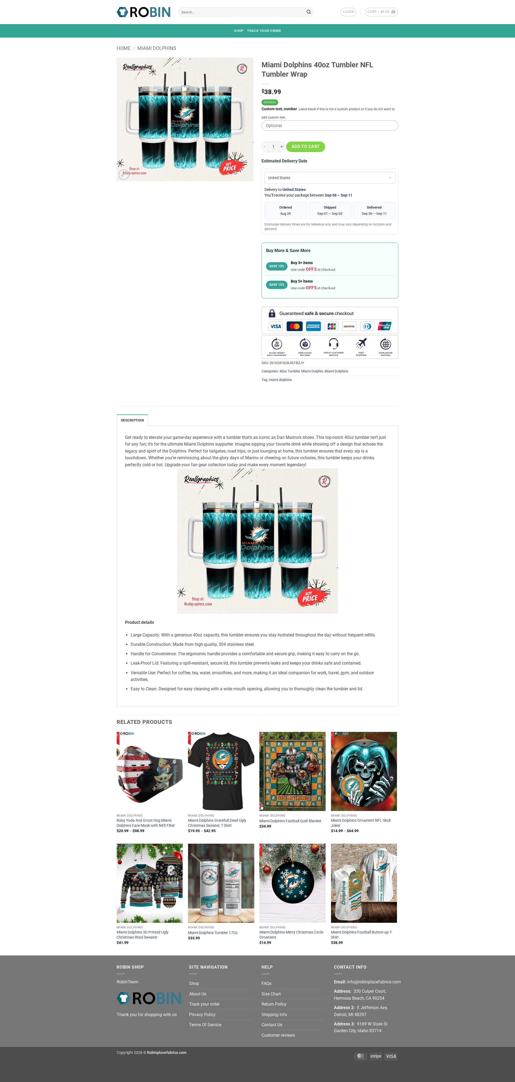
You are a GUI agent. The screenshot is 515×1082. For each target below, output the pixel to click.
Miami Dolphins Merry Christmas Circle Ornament (291, 935)
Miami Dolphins (156, 48)
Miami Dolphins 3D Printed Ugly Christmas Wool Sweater (142, 935)
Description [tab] (132, 420)
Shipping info (274, 1014)
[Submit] (308, 12)
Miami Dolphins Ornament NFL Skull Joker (361, 823)
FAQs (266, 983)
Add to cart (306, 146)
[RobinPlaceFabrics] (143, 12)
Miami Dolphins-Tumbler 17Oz (213, 933)
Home (123, 48)
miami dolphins (280, 380)
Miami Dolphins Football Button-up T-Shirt (361, 935)
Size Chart (271, 993)
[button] (348, 12)
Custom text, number (279, 109)
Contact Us (272, 1024)
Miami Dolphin (312, 371)
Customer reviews (278, 1035)
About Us (197, 993)
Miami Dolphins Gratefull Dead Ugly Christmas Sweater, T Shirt (217, 823)
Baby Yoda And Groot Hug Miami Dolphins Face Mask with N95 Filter (146, 823)
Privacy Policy (202, 1014)
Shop (238, 31)
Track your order (264, 31)
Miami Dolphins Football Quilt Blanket (290, 821)
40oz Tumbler (289, 371)
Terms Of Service (205, 1024)
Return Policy (274, 1004)
